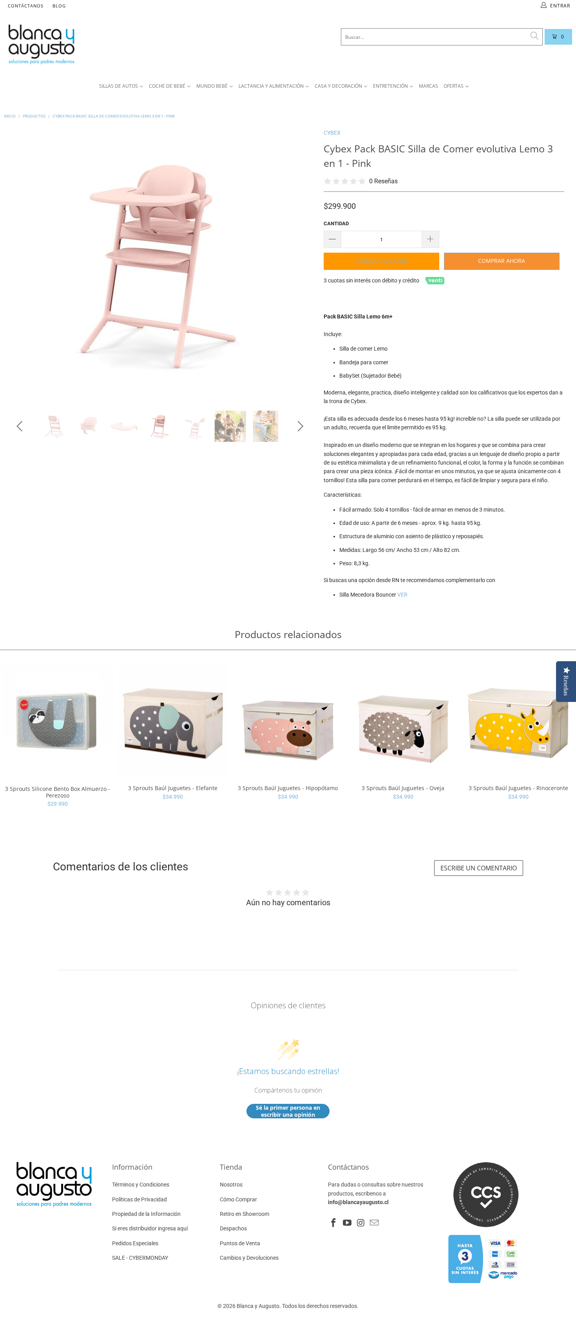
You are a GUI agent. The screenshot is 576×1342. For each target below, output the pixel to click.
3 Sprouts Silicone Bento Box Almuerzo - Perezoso (57, 722)
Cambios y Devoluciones (249, 1258)
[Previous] (21, 263)
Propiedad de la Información (146, 1214)
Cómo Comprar (238, 1199)
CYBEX (332, 133)
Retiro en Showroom (244, 1214)
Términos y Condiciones (140, 1184)
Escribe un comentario (478, 868)
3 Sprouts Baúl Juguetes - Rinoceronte (518, 721)
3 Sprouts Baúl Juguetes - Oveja (403, 721)
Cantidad (336, 223)
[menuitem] (121, 86)
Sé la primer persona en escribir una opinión (288, 1111)
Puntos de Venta (240, 1243)
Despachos (233, 1228)
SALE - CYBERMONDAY (140, 1258)
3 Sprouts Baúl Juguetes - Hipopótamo (288, 721)
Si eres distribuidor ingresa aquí (150, 1228)
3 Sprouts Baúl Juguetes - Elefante (172, 721)
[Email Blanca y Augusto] (374, 1223)
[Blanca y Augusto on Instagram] (361, 1223)
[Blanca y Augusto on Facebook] (334, 1223)
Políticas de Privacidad (139, 1199)
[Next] (299, 263)
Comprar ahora (501, 260)
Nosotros (231, 1184)
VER (402, 594)
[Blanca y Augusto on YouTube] (347, 1223)
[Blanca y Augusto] (108, 44)
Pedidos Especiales (135, 1243)
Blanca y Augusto (258, 1306)
